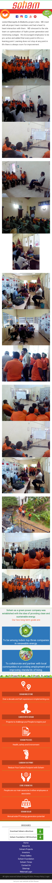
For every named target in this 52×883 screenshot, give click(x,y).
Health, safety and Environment (26, 742)
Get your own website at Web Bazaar (26, 881)
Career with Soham (26, 716)
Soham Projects (26, 849)
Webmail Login (26, 872)
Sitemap (26, 868)
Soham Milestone (26, 694)
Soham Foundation (26, 859)
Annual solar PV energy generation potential (26, 816)
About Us (26, 846)
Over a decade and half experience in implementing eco (26, 699)
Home (26, 843)
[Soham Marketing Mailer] (5, 14)
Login (47, 877)
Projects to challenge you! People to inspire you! (26, 722)
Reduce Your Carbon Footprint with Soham (26, 768)
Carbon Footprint (26, 762)
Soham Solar (26, 811)
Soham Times (26, 862)
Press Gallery (26, 856)
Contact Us (26, 865)
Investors (26, 852)
